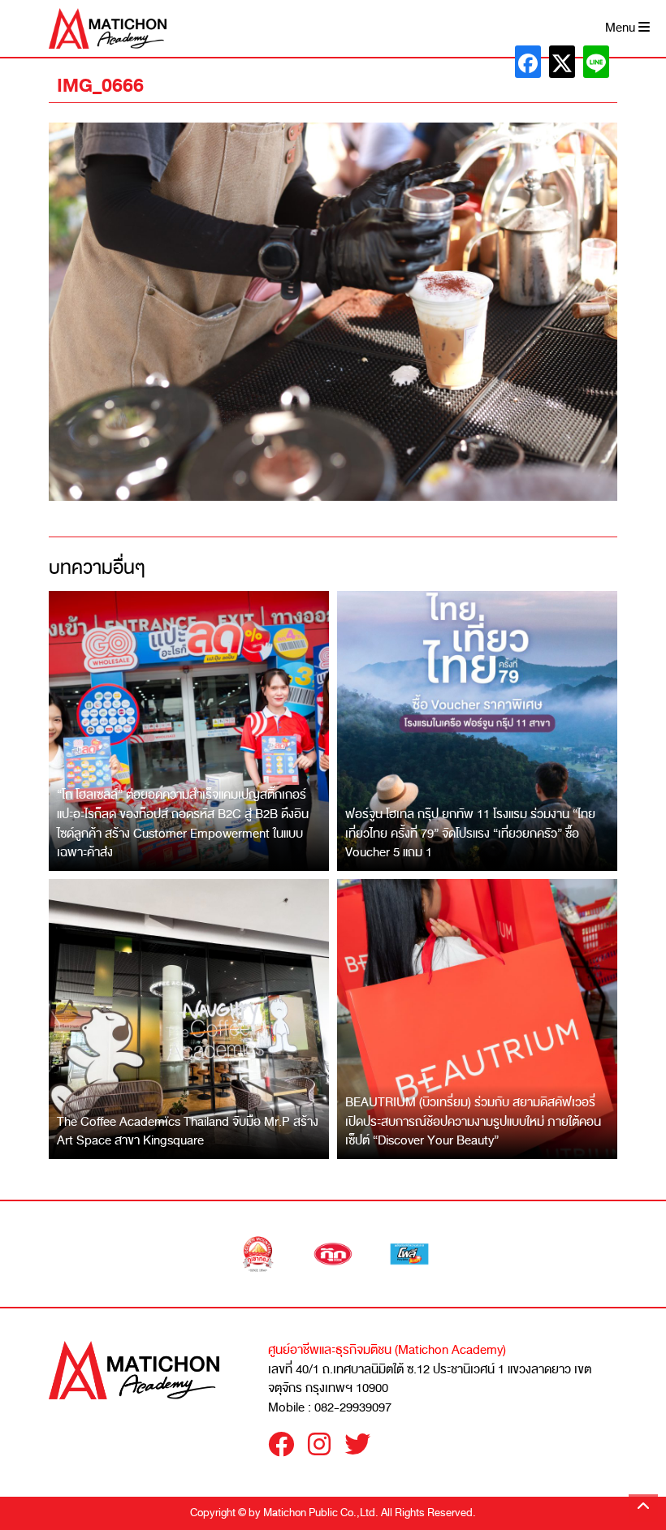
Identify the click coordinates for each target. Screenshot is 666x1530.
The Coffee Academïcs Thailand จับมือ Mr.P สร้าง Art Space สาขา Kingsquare (187, 1131)
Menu (621, 28)
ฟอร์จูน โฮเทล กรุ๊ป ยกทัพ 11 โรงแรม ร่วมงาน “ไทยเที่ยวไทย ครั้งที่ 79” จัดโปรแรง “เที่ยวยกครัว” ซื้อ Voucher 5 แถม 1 (470, 833)
